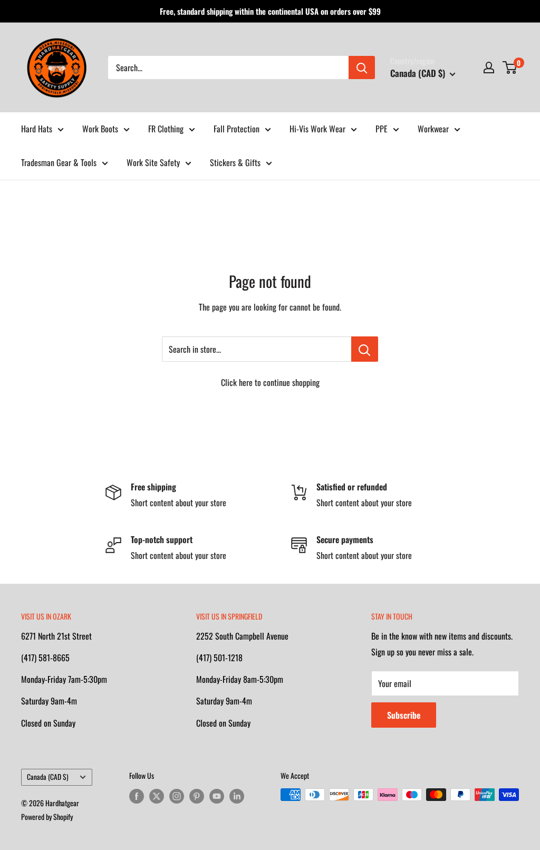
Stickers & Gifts (235, 162)
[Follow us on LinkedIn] (236, 796)
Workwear (433, 128)
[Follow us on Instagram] (176, 796)
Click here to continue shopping (270, 382)
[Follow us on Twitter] (156, 796)
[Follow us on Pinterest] (196, 796)
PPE (381, 128)
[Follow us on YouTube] (216, 796)
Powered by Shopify (47, 816)
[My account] (489, 67)
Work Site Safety (153, 162)
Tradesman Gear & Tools (59, 162)
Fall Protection (236, 128)
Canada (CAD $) (48, 776)
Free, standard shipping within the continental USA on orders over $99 (270, 11)
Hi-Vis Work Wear (317, 128)
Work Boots (100, 128)
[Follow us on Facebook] (136, 796)
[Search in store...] (364, 349)
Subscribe (403, 715)
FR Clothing (166, 128)
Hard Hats (36, 128)
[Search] (362, 67)
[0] (510, 67)
